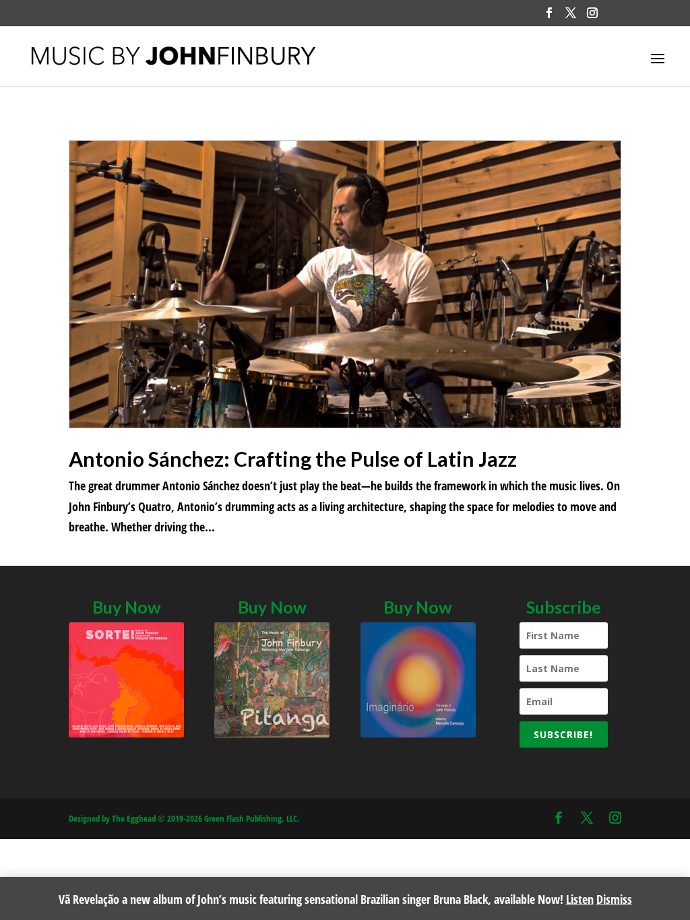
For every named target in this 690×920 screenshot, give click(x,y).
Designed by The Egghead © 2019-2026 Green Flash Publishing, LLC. (184, 818)
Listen (580, 899)
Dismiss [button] (614, 899)
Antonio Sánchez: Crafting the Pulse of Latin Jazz (293, 459)
